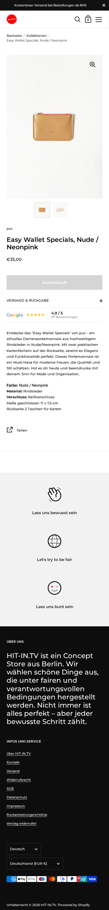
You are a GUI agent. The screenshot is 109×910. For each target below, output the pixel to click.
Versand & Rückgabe (28, 300)
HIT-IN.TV (48, 905)
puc (10, 228)
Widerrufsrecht (19, 780)
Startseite (14, 36)
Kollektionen (36, 36)
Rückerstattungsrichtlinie (27, 815)
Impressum (16, 806)
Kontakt (13, 762)
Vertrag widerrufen (22, 823)
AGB (10, 788)
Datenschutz (17, 797)
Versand (13, 771)
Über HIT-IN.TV (19, 753)
